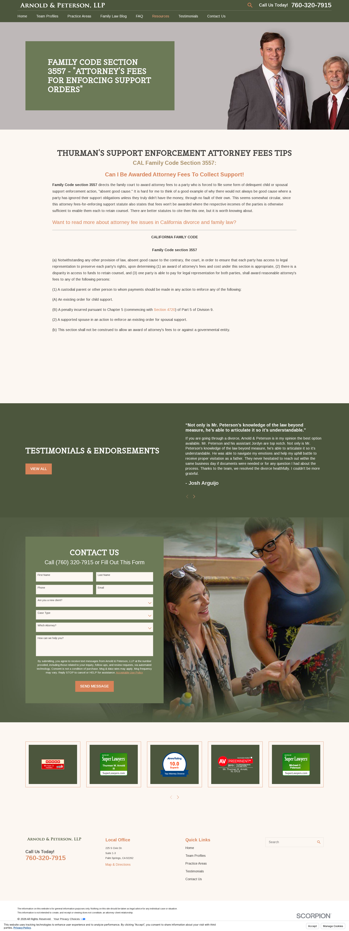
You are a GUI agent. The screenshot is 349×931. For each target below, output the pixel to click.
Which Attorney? (47, 625)
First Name (44, 574)
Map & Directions (118, 864)
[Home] (62, 5)
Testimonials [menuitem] (188, 16)
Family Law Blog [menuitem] (113, 16)
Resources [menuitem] (160, 16)
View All (38, 469)
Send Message (94, 686)
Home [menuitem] (22, 16)
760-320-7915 (311, 5)
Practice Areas (196, 863)
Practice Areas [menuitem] (79, 16)
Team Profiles (195, 856)
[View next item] (194, 496)
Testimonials (194, 871)
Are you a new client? (50, 600)
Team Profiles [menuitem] (47, 16)
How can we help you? (51, 638)
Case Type (44, 612)
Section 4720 (164, 310)
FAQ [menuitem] (139, 16)
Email (101, 587)
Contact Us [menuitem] (216, 16)
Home (189, 848)
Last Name (104, 574)
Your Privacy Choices (67, 918)
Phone (41, 587)
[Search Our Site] (318, 842)
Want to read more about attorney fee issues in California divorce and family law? (144, 222)
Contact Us (193, 879)
